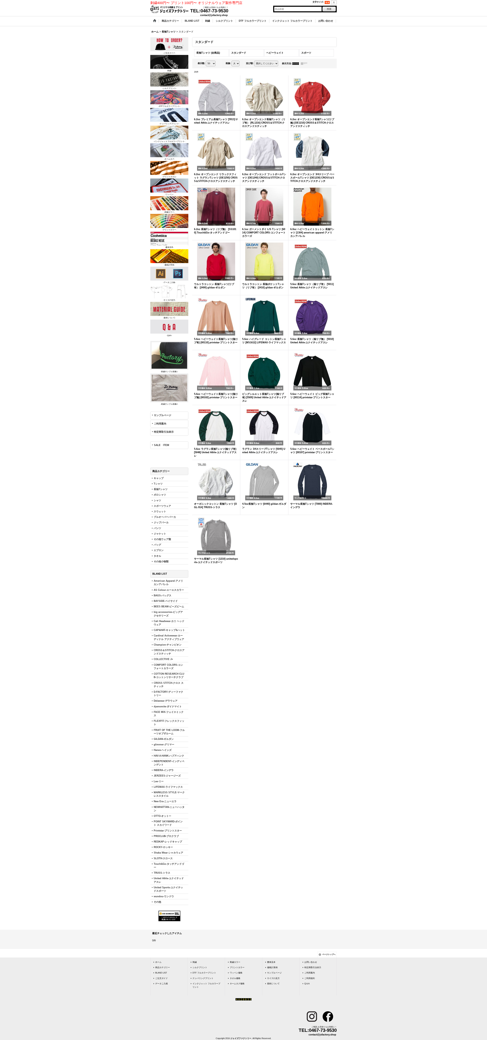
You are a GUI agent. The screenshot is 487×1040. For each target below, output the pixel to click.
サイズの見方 (273, 978)
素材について (273, 983)
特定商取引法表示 (164, 431)
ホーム (158, 962)
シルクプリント (200, 967)
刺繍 (195, 962)
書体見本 (271, 962)
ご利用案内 (160, 423)
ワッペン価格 (236, 973)
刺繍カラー (235, 962)
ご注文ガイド (161, 978)
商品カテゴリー (162, 967)
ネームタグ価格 (237, 983)
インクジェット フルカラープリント (206, 985)
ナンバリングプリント (203, 978)
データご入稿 (161, 983)
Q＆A (307, 983)
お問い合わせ (310, 962)
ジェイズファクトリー (240, 1038)
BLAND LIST (161, 973)
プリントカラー (237, 967)
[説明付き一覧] (305, 63)
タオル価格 (235, 978)
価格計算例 (272, 967)
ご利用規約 (309, 978)
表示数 (201, 63)
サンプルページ (162, 415)
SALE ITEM (161, 445)
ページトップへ (329, 954)
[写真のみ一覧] (296, 63)
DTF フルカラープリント (204, 973)
